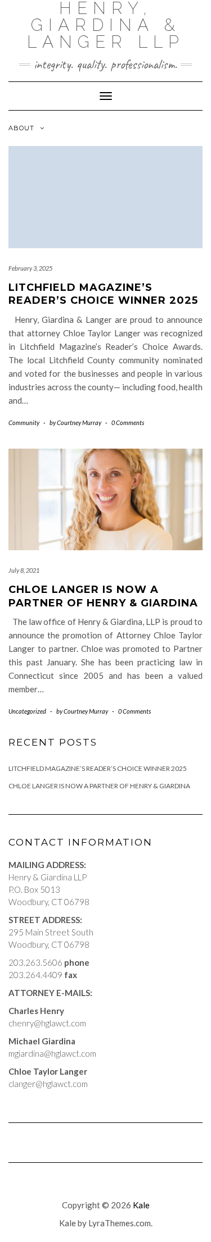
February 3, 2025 (30, 268)
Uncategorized (27, 711)
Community (23, 422)
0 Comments (127, 422)
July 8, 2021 (23, 570)
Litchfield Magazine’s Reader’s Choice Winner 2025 (103, 294)
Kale (141, 1205)
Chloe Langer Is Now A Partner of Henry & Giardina (103, 596)
